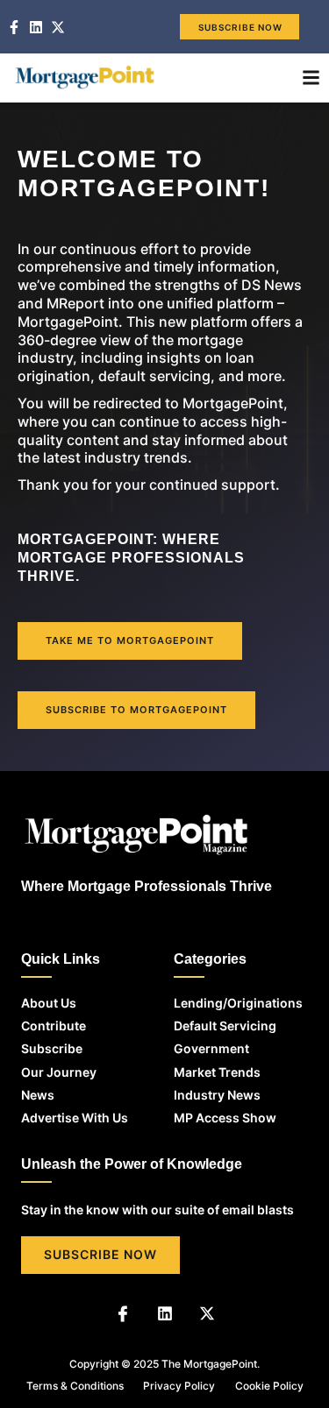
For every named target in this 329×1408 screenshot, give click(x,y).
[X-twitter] (207, 1313)
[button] (311, 78)
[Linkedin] (165, 1313)
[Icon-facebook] (123, 1313)
